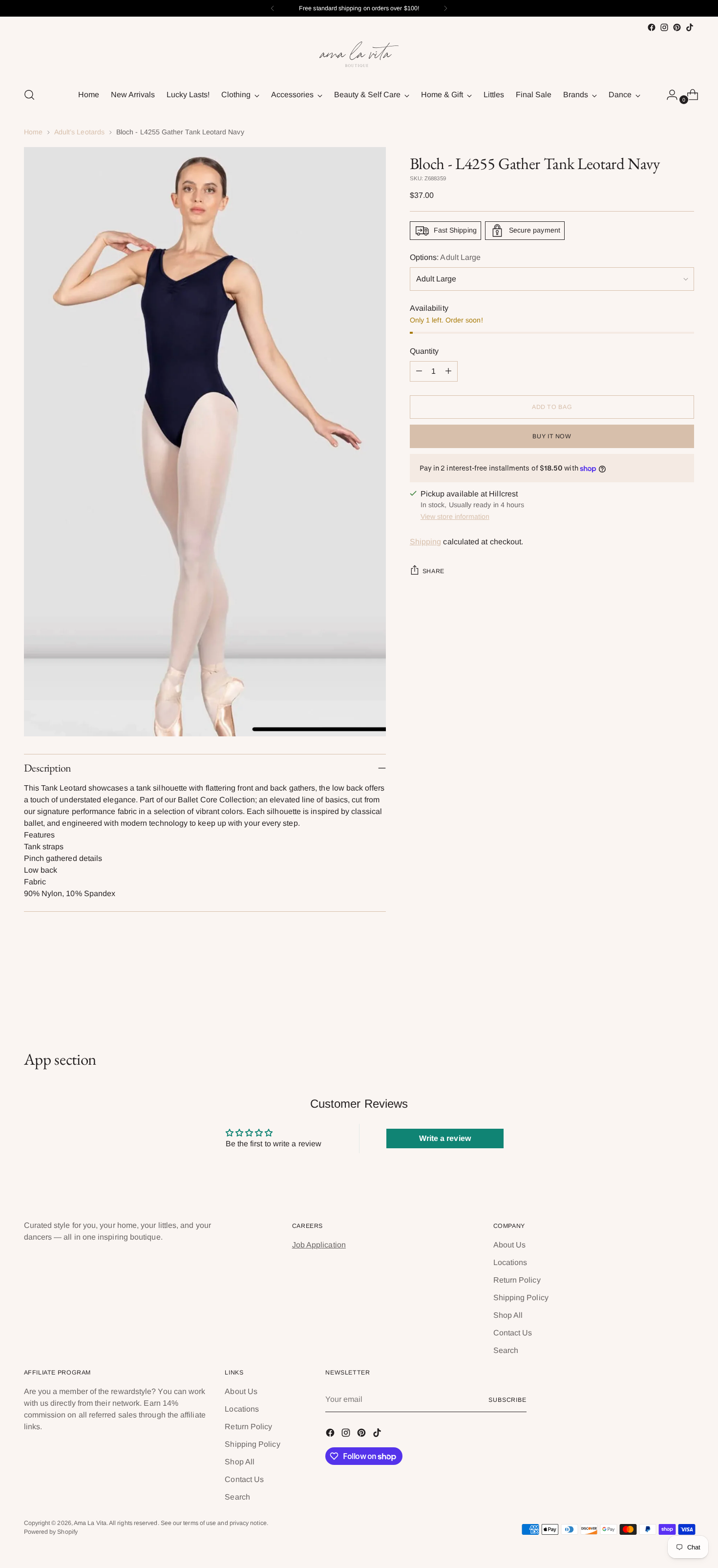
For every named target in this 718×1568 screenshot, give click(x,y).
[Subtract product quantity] (419, 371)
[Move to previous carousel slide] (663, 997)
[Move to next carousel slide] (686, 997)
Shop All (508, 1315)
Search (505, 1350)
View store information (455, 516)
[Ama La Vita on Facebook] (651, 27)
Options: (445, 257)
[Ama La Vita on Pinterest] (677, 27)
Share (433, 571)
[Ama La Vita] (359, 56)
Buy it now (551, 436)
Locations (510, 1262)
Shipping (426, 541)
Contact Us (512, 1333)
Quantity (424, 351)
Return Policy (517, 1280)
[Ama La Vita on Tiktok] (689, 27)
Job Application (319, 1245)
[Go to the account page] (668, 95)
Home (33, 132)
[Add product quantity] (448, 371)
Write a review (445, 1138)
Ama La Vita (90, 1523)
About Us (509, 1245)
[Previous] (272, 8)
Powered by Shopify (51, 1531)
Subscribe (507, 1399)
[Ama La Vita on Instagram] (664, 27)
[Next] (445, 8)
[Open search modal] (29, 95)
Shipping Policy (521, 1297)
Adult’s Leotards (79, 132)
